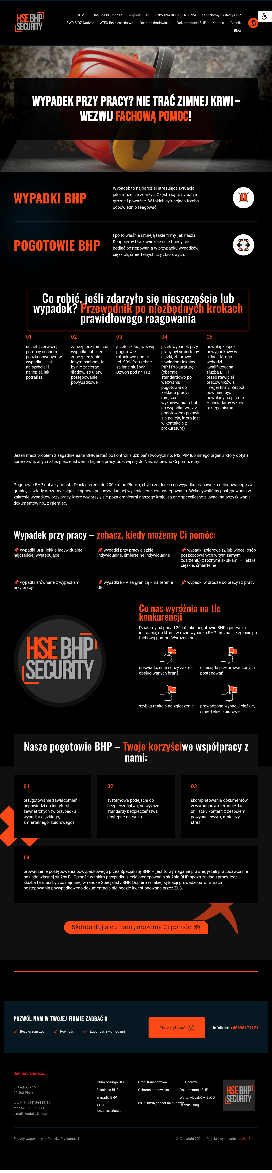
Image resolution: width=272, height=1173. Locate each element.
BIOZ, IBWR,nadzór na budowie (161, 1103)
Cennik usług (189, 1105)
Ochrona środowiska (153, 1090)
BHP (194, 1090)
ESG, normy (188, 1082)
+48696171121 (244, 1027)
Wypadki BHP (106, 1097)
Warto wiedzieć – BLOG (197, 1097)
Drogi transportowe (152, 1082)
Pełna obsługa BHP (110, 1082)
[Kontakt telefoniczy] (253, 23)
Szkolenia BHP (107, 1090)
